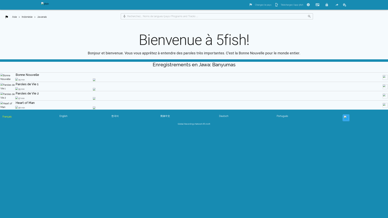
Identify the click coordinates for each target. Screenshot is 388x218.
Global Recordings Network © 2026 (194, 124)
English (63, 116)
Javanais (42, 16)
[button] (124, 16)
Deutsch (223, 116)
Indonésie (27, 16)
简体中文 (165, 116)
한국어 (115, 116)
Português (282, 116)
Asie (14, 16)
